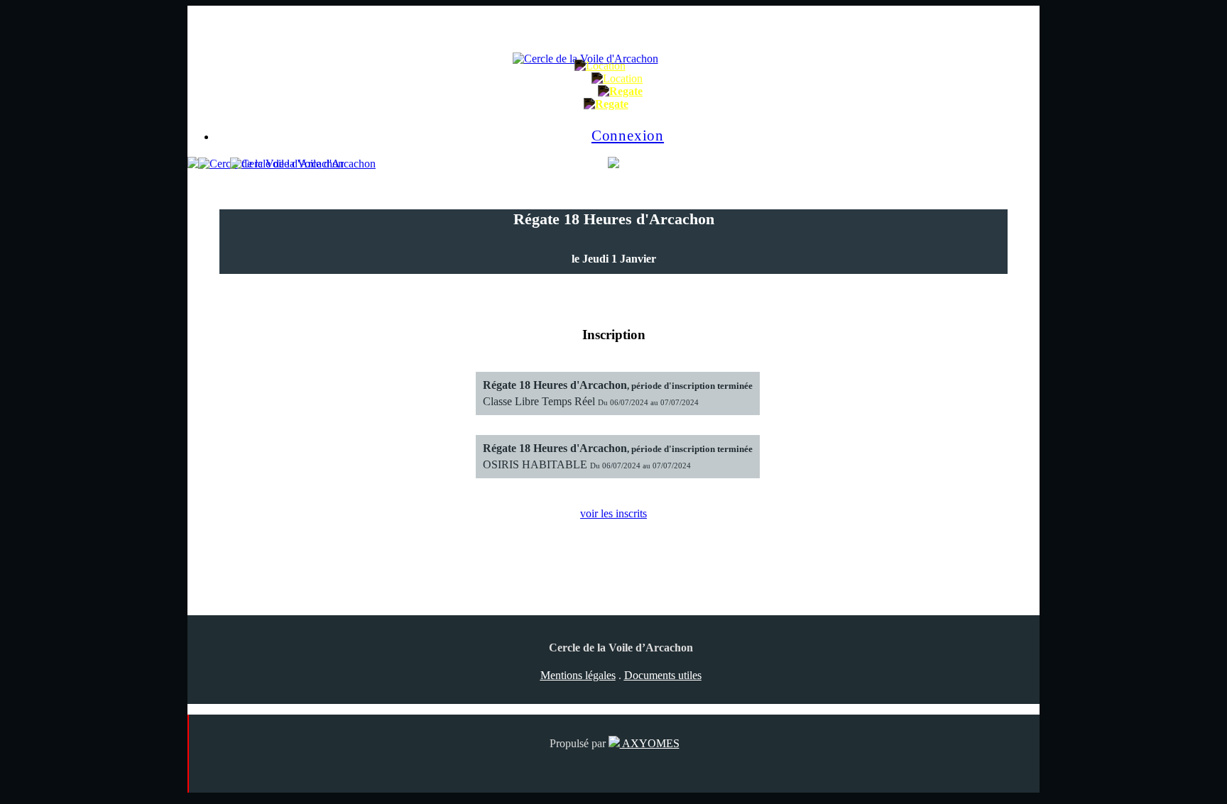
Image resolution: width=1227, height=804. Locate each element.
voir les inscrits (613, 513)
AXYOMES (650, 743)
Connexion (627, 135)
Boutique (667, 78)
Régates (664, 91)
